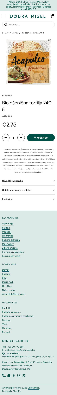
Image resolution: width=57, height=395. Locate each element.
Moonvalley (8, 243)
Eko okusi (6, 328)
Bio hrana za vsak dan (13, 252)
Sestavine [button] (7, 199)
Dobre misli (7, 281)
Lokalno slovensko (11, 255)
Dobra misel (33, 387)
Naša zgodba (8, 290)
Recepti (6, 273)
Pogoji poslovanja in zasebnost (17, 315)
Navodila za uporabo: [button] (12, 180)
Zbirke (15, 33)
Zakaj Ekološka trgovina (13, 294)
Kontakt (6, 308)
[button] (52, 16)
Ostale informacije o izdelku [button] (16, 190)
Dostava (6, 320)
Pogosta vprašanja (11, 312)
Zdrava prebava (10, 247)
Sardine (6, 227)
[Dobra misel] (27, 16)
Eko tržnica (7, 235)
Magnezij (6, 231)
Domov (5, 33)
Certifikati (7, 286)
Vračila (5, 324)
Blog (4, 277)
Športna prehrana (11, 239)
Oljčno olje (7, 223)
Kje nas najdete (10, 353)
